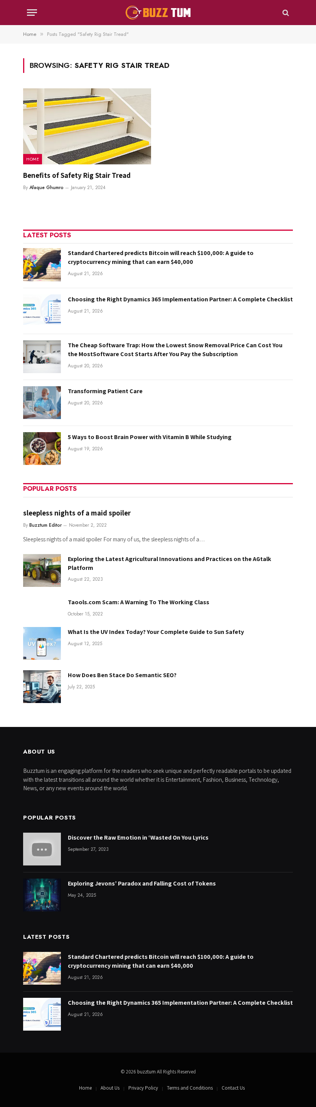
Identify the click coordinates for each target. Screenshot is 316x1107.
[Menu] (32, 12)
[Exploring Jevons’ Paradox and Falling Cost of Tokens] (42, 895)
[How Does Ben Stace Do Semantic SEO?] (42, 686)
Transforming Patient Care (105, 391)
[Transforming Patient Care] (42, 402)
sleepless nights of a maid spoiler (77, 512)
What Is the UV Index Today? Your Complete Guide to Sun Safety (156, 632)
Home (32, 159)
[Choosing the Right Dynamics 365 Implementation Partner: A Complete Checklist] (42, 310)
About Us (110, 1088)
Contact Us (233, 1088)
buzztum (147, 1071)
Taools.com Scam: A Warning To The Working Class (138, 602)
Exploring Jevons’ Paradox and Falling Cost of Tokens (142, 883)
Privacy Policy (143, 1088)
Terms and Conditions (190, 1088)
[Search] (285, 12)
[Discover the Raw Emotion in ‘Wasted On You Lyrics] (42, 849)
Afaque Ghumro (46, 187)
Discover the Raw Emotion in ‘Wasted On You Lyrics (138, 837)
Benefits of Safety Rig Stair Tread (77, 175)
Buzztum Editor (45, 525)
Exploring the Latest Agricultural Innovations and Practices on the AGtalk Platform (169, 563)
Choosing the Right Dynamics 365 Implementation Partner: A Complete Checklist (180, 299)
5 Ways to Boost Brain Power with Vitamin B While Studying (150, 437)
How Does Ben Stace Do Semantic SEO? (122, 675)
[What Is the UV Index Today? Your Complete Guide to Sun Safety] (42, 643)
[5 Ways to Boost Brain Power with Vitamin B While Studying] (42, 448)
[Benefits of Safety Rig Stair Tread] (87, 126)
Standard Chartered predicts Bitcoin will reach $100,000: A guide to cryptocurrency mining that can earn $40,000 (161, 257)
